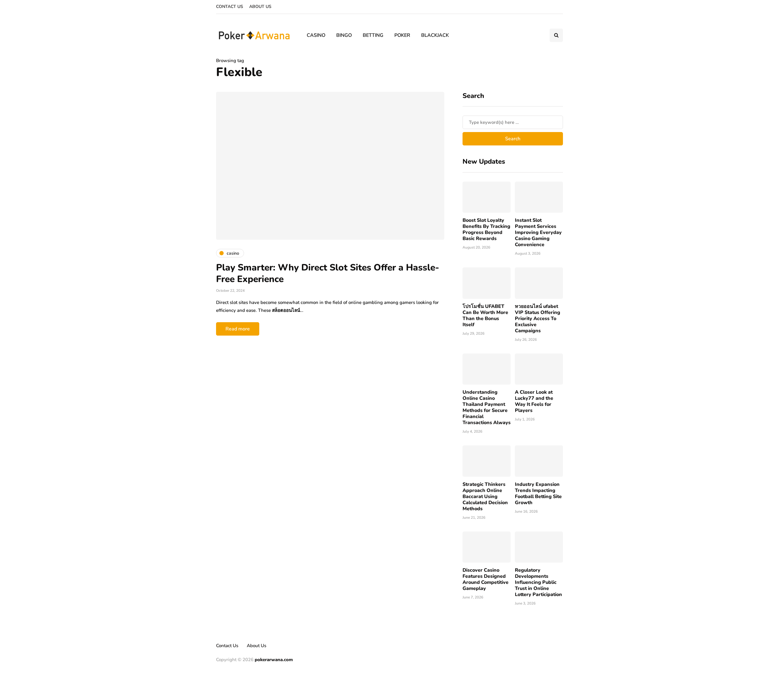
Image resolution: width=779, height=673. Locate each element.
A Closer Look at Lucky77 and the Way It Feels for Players (534, 401)
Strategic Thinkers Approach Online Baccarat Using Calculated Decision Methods (485, 496)
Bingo (344, 35)
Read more (237, 329)
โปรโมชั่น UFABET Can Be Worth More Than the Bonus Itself (485, 315)
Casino (316, 35)
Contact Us (229, 6)
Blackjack (435, 35)
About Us (260, 6)
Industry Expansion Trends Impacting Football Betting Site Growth (538, 493)
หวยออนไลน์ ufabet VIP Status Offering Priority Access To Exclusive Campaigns (537, 318)
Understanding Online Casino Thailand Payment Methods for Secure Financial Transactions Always (487, 407)
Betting (373, 35)
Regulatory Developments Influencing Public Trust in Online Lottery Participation (538, 582)
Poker (402, 35)
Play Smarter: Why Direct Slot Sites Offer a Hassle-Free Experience (327, 273)
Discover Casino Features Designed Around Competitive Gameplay (485, 579)
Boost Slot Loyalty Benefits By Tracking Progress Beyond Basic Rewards (486, 229)
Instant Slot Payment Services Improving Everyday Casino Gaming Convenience (538, 232)
